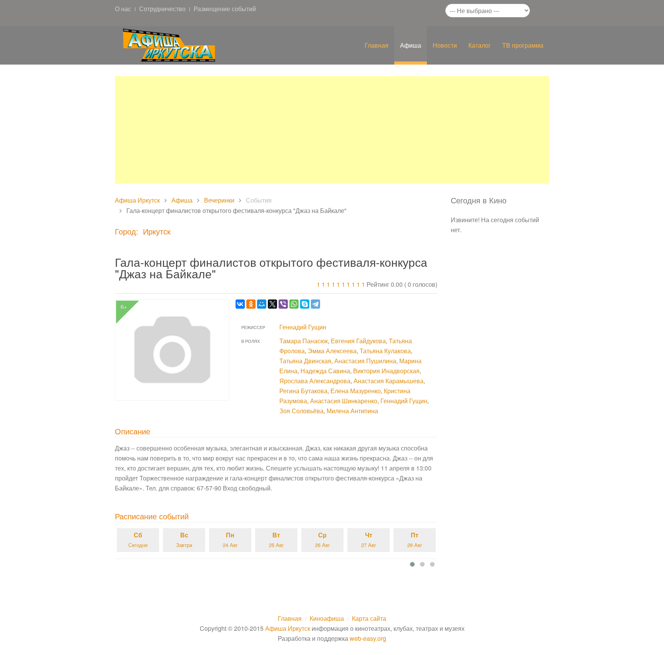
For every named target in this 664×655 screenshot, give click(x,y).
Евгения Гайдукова (358, 340)
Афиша (410, 45)
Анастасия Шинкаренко (343, 400)
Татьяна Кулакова (385, 350)
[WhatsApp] (294, 304)
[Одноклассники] (251, 304)
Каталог (479, 45)
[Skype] (304, 304)
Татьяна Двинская (305, 360)
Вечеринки (219, 200)
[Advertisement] (332, 130)
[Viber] (283, 304)
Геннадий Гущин (302, 327)
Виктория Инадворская (386, 370)
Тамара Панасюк (303, 340)
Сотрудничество (162, 8)
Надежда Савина (325, 370)
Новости (445, 45)
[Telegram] (315, 304)
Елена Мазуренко (355, 390)
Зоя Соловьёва (301, 410)
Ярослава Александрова (314, 380)
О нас (123, 8)
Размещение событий (225, 8)
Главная (376, 45)
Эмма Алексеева (332, 350)
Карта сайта (369, 618)
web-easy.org (368, 638)
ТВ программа (522, 45)
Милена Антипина (352, 410)
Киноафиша (327, 618)
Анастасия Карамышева (388, 380)
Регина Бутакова (303, 390)
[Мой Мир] (261, 304)
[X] (272, 304)
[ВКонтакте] (240, 304)
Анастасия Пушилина (365, 360)
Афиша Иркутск (137, 200)
